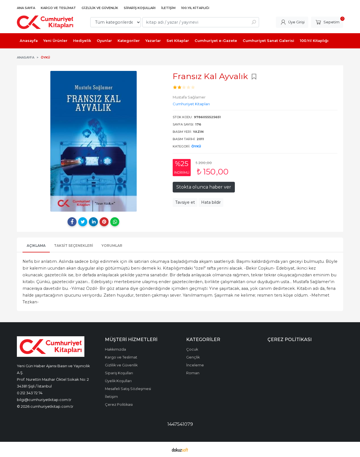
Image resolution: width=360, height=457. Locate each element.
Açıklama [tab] (36, 245)
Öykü (196, 146)
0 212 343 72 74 (29, 393)
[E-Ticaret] (180, 449)
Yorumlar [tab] (112, 245)
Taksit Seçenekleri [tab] (73, 245)
